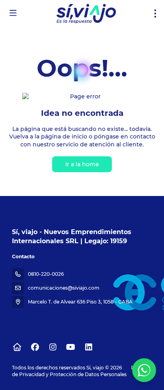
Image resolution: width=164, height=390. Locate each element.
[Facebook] (35, 347)
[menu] (155, 13)
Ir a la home (82, 164)
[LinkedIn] (89, 347)
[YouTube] (71, 347)
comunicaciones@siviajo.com (64, 288)
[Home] (17, 347)
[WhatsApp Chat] (144, 370)
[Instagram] (53, 347)
